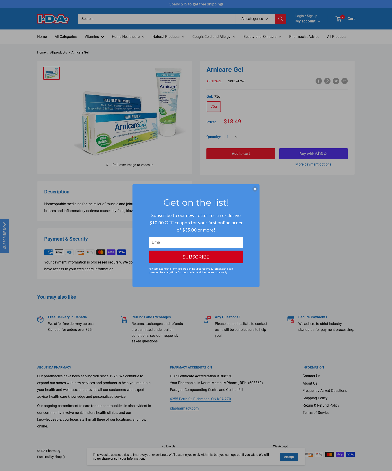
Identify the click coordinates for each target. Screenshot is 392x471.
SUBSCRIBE (196, 257)
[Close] (255, 189)
